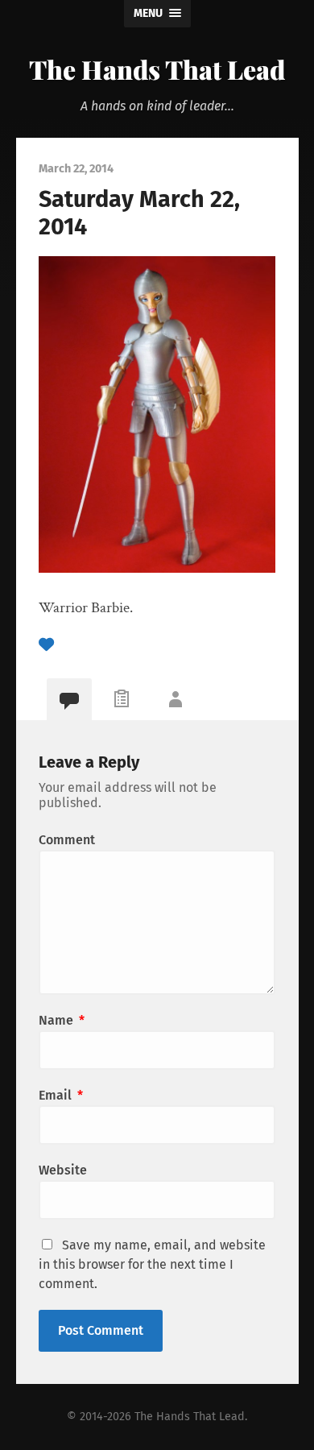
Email (61, 1095)
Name (62, 1020)
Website (63, 1170)
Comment (67, 839)
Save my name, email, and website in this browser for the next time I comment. (152, 1264)
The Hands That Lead (157, 69)
